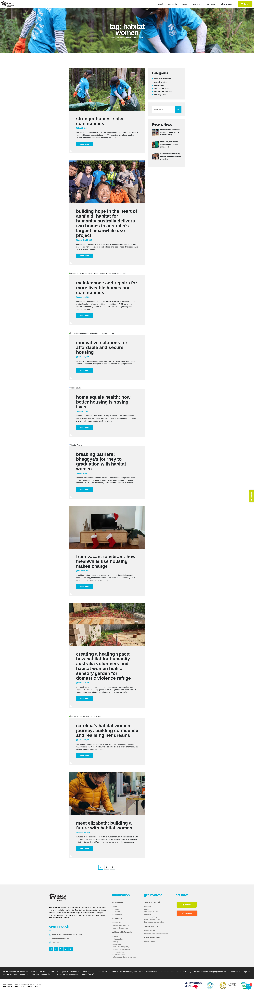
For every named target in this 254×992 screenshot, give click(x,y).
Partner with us (149, 930)
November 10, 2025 (85, 240)
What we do (117, 923)
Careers (115, 936)
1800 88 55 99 (57, 942)
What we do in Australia (121, 925)
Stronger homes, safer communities (100, 121)
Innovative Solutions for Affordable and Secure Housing (101, 347)
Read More (84, 144)
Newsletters (159, 85)
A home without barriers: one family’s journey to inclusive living (170, 132)
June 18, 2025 (83, 473)
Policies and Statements (121, 949)
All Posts (120, 38)
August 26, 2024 (84, 832)
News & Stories (160, 82)
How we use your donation (154, 922)
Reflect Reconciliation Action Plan (124, 957)
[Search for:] (166, 109)
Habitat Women (149, 941)
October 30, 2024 (84, 683)
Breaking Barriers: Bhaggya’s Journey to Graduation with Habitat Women (101, 461)
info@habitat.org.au (60, 938)
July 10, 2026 (82, 128)
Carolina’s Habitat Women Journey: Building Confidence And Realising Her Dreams (107, 730)
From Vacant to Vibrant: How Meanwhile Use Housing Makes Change (106, 561)
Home (113, 38)
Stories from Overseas (163, 91)
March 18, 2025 (83, 571)
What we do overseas (120, 928)
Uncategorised (160, 95)
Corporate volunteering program (156, 933)
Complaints (117, 944)
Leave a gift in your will (152, 919)
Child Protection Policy (121, 947)
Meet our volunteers (162, 79)
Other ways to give (151, 912)
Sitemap (115, 941)
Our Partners (117, 914)
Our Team (116, 909)
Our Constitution (118, 952)
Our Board (116, 912)
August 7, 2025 (83, 411)
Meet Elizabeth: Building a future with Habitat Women (105, 825)
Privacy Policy (118, 939)
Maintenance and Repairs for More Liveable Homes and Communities (106, 287)
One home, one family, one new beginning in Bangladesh (169, 144)
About (115, 906)
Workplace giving (150, 917)
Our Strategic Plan (119, 954)
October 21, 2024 (84, 740)
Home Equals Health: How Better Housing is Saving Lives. (103, 402)
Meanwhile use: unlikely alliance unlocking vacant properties (170, 156)
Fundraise (147, 914)
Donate (146, 909)
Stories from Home (161, 88)
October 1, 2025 (83, 297)
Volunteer (147, 906)
